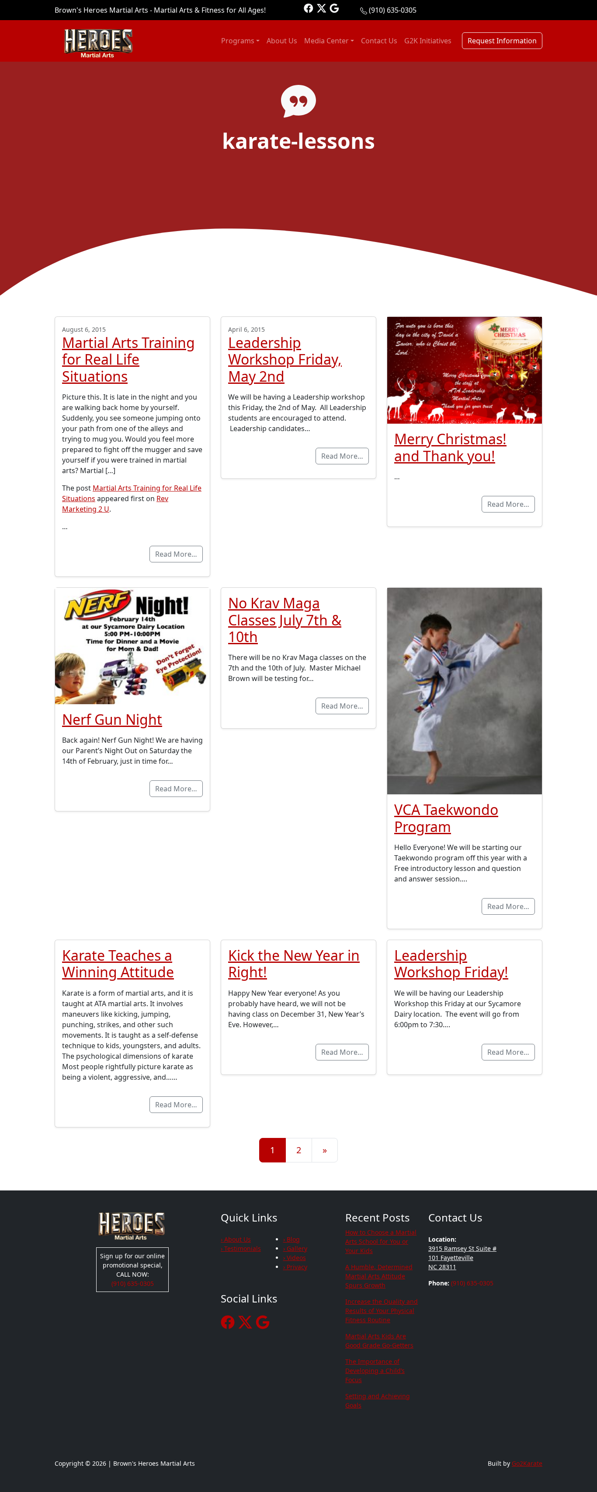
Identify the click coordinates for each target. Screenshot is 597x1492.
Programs (237, 41)
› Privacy (295, 1267)
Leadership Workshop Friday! (451, 963)
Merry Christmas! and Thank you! (450, 447)
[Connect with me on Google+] (334, 7)
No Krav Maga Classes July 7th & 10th (284, 619)
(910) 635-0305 (393, 10)
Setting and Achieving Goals (377, 1400)
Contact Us (379, 41)
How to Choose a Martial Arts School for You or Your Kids (381, 1241)
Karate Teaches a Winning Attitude (118, 963)
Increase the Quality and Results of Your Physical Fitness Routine (381, 1310)
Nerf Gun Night (112, 719)
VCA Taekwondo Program (446, 818)
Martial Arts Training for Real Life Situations (128, 359)
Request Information (502, 41)
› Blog (291, 1239)
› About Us (236, 1239)
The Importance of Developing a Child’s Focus (375, 1370)
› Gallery (295, 1248)
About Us (282, 41)
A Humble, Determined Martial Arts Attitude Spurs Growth (379, 1276)
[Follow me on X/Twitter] (321, 7)
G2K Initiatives (427, 41)
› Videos (294, 1257)
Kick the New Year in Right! (294, 963)
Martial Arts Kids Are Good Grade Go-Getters (379, 1340)
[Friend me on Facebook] (308, 7)
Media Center (326, 41)
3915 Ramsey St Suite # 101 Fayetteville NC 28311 (462, 1257)
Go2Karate (527, 1463)
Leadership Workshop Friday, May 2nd (285, 359)
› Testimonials (241, 1248)
